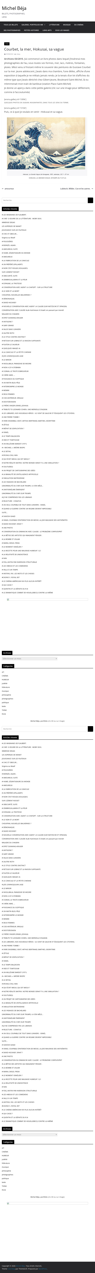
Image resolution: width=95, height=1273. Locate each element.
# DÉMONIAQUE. (8, 299)
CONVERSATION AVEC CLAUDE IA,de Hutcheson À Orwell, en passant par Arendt (33, 310)
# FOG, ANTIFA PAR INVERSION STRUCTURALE (19, 562)
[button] (44, 24)
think (4, 714)
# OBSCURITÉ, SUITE (9, 276)
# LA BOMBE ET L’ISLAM (11, 539)
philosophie (6, 695)
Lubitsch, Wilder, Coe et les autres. (75, 188)
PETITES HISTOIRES (31, 30)
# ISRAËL (5, 432)
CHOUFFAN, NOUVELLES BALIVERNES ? (16, 295)
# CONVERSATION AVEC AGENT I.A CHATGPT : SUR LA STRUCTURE (27, 287)
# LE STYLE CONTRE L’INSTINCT (14, 337)
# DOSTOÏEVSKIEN (9, 402)
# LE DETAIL (6, 451)
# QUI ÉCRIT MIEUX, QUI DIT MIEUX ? (16, 459)
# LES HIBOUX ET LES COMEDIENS (15, 566)
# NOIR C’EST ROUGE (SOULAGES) (15, 268)
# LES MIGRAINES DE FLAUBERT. (14, 215)
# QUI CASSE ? (7, 585)
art (3, 672)
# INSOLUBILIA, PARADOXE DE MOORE (16, 363)
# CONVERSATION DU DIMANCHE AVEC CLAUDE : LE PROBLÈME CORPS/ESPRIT (32, 531)
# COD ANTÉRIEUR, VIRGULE (12, 398)
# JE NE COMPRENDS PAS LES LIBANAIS (17, 497)
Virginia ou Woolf (8, 238)
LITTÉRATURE (54, 25)
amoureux (9, 188)
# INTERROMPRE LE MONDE (13, 386)
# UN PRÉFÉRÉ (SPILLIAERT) (12, 264)
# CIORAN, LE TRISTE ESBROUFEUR (15, 371)
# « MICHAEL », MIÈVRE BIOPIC (13, 447)
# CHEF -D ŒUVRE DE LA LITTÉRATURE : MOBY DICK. (22, 218)
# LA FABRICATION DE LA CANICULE (15, 260)
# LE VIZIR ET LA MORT (10, 291)
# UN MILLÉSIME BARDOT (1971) (14, 444)
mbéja (18, 54)
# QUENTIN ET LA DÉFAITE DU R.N (15, 589)
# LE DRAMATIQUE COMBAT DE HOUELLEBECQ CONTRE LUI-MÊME (27, 593)
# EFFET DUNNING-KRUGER (12, 318)
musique (5, 691)
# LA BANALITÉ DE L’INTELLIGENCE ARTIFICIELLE (20, 474)
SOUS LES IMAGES (62, 30)
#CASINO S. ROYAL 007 (11, 577)
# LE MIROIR (6, 360)
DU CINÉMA (78, 25)
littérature (6, 687)
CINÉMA (5, 676)
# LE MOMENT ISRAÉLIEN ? (12, 547)
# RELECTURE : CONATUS (11, 501)
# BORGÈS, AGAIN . (9, 245)
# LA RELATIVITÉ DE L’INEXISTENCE (15, 554)
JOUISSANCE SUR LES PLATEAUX (14, 230)
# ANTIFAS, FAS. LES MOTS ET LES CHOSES (18, 573)
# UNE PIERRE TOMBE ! (11, 417)
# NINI (4, 558)
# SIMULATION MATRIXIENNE (13, 478)
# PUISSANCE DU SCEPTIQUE (13, 379)
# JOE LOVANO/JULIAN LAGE (12, 356)
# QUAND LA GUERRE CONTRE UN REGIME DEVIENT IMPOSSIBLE (26, 509)
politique (5, 702)
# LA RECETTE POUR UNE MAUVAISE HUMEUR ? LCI (21, 551)
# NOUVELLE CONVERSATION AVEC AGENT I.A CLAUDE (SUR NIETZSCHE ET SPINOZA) (34, 306)
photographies (7, 699)
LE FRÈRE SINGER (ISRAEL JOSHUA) (15, 405)
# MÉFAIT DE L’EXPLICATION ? (13, 428)
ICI (52, 721)
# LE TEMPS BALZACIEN (11, 436)
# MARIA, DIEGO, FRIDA (11, 543)
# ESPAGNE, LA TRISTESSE (12, 283)
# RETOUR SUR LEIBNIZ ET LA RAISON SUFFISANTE (21, 341)
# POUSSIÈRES (7, 241)
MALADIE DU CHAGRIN (10, 314)
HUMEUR (5, 679)
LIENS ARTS (47, 30)
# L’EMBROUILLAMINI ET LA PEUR (14, 280)
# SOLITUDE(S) (7, 467)
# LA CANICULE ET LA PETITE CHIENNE (16, 352)
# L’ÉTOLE (5, 425)
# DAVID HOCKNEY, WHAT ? (12, 524)
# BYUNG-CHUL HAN (10, 455)
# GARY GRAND (8, 325)
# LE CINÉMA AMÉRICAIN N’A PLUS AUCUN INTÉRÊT (21, 581)
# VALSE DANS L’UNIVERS (11, 329)
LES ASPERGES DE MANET (12, 226)
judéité (4, 683)
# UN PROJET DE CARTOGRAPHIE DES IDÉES (18, 470)
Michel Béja (14, 8)
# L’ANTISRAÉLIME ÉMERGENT (13, 489)
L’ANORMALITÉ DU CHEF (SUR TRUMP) (16, 493)
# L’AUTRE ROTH (8, 333)
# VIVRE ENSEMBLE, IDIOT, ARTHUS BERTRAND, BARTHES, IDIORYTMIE (28, 421)
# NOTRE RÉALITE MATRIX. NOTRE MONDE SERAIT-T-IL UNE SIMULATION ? (30, 463)
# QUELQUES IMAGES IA (11, 348)
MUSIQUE (67, 25)
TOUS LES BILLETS (11, 25)
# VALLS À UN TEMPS (10, 570)
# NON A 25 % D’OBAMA (11, 367)
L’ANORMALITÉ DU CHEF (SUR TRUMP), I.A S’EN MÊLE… (22, 486)
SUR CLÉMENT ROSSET (10, 272)
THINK (7, 44)
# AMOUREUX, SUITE (10, 249)
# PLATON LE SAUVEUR (10, 344)
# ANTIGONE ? (7, 322)
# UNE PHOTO (7, 528)
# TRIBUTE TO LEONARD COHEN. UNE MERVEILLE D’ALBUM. (25, 409)
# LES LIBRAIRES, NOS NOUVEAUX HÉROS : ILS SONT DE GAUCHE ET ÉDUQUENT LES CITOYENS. (38, 413)
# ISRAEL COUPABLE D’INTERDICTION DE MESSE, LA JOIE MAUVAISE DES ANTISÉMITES (35, 520)
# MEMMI (5, 390)
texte (4, 706)
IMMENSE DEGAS (8, 222)
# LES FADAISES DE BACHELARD (14, 482)
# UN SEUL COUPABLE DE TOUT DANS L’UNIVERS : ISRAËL (24, 505)
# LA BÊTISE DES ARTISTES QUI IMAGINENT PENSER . (22, 535)
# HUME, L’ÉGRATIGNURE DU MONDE (16, 253)
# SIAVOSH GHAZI (8, 516)
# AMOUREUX (7, 257)
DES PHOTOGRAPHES (12, 30)
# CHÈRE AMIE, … (8, 375)
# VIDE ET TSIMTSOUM (10, 440)
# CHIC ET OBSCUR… (10, 234)
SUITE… (5, 512)
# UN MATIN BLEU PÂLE (11, 383)
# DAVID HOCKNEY (9, 302)
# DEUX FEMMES (8, 394)
